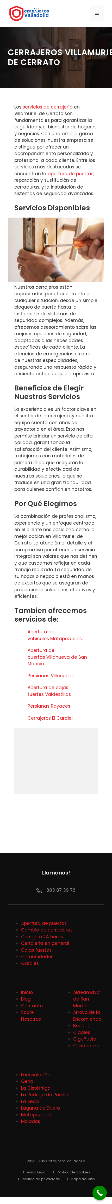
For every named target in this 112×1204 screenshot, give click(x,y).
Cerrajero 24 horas (42, 937)
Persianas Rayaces (50, 706)
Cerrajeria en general (45, 943)
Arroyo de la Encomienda (87, 1015)
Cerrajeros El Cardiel (50, 718)
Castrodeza (86, 1046)
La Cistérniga (36, 1088)
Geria (27, 1081)
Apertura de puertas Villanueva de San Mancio (57, 657)
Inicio (27, 992)
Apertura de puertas (44, 923)
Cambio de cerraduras (47, 930)
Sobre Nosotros (31, 1015)
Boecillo (81, 1026)
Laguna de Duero (40, 1108)
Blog (26, 999)
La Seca (30, 1101)
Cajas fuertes (36, 950)
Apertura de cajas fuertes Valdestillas (50, 690)
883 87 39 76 (61, 890)
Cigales (81, 1032)
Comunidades (37, 956)
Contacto (32, 1006)
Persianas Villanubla (51, 676)
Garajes (30, 963)
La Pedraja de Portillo (44, 1095)
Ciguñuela (84, 1039)
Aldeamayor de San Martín (87, 999)
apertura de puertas (71, 174)
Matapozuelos (37, 1115)
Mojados (30, 1121)
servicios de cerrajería (48, 107)
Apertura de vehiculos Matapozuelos (55, 635)
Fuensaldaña (36, 1075)
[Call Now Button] (99, 1193)
